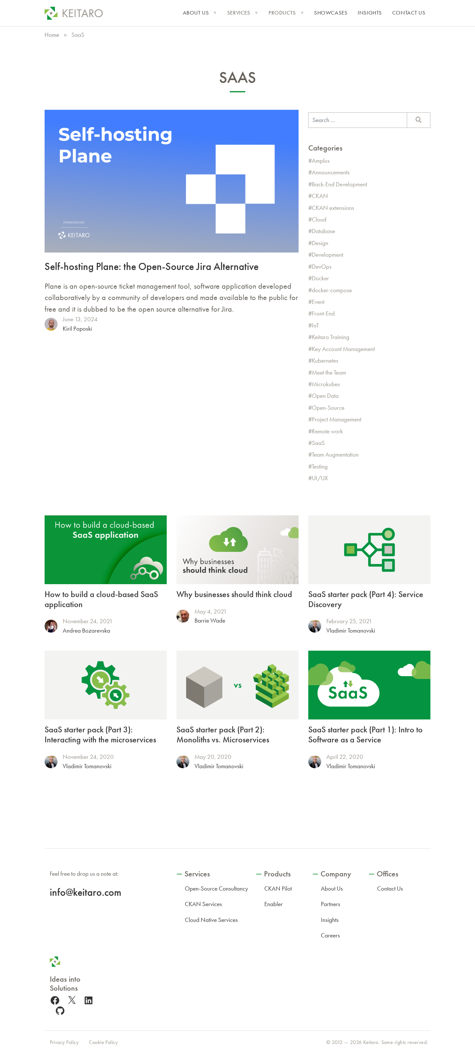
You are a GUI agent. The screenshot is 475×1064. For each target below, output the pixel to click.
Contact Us (409, 12)
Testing (320, 466)
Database (323, 231)
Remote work (327, 431)
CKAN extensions (333, 208)
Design (320, 243)
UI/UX (320, 478)
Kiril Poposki (77, 329)
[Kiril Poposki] (51, 324)
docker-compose (332, 290)
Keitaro (370, 1042)
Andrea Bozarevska (86, 630)
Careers (330, 935)
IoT (315, 325)
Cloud (319, 219)
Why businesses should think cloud (234, 594)
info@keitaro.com (85, 892)
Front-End (323, 313)
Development (327, 255)
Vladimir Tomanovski (350, 630)
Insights (370, 12)
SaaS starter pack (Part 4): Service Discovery (365, 599)
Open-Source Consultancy (216, 888)
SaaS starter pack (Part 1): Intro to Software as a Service (365, 734)
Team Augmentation (335, 454)
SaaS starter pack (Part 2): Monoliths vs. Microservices (222, 734)
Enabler (273, 904)
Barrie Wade (210, 620)
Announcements (331, 172)
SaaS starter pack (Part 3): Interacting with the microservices (100, 734)
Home (52, 35)
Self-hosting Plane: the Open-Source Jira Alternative (152, 266)
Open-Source (328, 408)
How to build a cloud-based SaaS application (101, 599)
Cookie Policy (103, 1042)
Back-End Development (339, 184)
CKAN (320, 196)
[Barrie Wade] (182, 616)
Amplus (321, 161)
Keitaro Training (330, 337)
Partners (330, 904)
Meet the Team (329, 372)
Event (318, 302)
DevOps (322, 267)
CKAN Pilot (278, 888)
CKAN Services (203, 904)
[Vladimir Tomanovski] (314, 626)
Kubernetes (325, 360)
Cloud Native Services (211, 920)
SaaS (318, 443)
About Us (196, 12)
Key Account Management (343, 349)
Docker (320, 278)
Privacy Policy (64, 1042)
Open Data (325, 396)
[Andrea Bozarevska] (51, 626)
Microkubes (326, 384)
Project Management (336, 419)
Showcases (330, 12)
